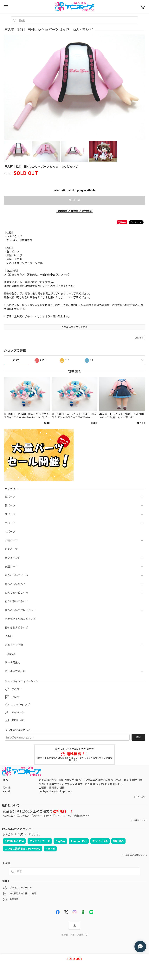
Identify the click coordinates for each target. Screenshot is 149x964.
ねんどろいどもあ (15, 584)
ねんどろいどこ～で (16, 592)
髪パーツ (10, 496)
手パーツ (10, 523)
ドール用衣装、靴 (15, 671)
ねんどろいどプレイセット (20, 610)
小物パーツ (11, 540)
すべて (16, 360)
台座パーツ (11, 566)
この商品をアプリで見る (74, 327)
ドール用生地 (12, 662)
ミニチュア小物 (14, 645)
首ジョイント (12, 557)
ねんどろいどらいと (16, 601)
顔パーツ (10, 505)
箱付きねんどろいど (16, 627)
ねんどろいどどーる (16, 575)
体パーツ (10, 514)
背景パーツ (11, 549)
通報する (139, 338)
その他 (9, 636)
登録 (138, 737)
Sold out (74, 200)
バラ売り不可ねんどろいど (20, 618)
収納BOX (10, 653)
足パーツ (10, 531)
